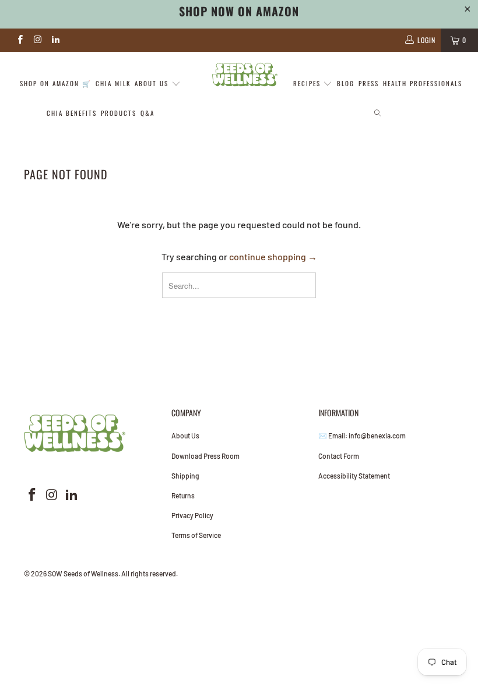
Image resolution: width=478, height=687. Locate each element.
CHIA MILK (113, 83)
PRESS (368, 83)
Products (118, 113)
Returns (183, 495)
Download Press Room (205, 456)
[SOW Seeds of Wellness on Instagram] (37, 40)
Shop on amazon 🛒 (56, 83)
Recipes (308, 83)
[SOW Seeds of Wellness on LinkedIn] (55, 40)
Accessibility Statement (354, 476)
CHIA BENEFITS (72, 113)
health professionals (422, 83)
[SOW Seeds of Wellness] (244, 74)
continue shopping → (273, 256)
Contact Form (338, 456)
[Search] (377, 114)
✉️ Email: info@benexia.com (362, 435)
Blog (345, 83)
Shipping (185, 476)
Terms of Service (196, 535)
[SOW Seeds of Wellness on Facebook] (19, 40)
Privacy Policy (192, 515)
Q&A (147, 113)
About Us (185, 435)
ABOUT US (153, 83)
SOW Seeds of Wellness (83, 573)
